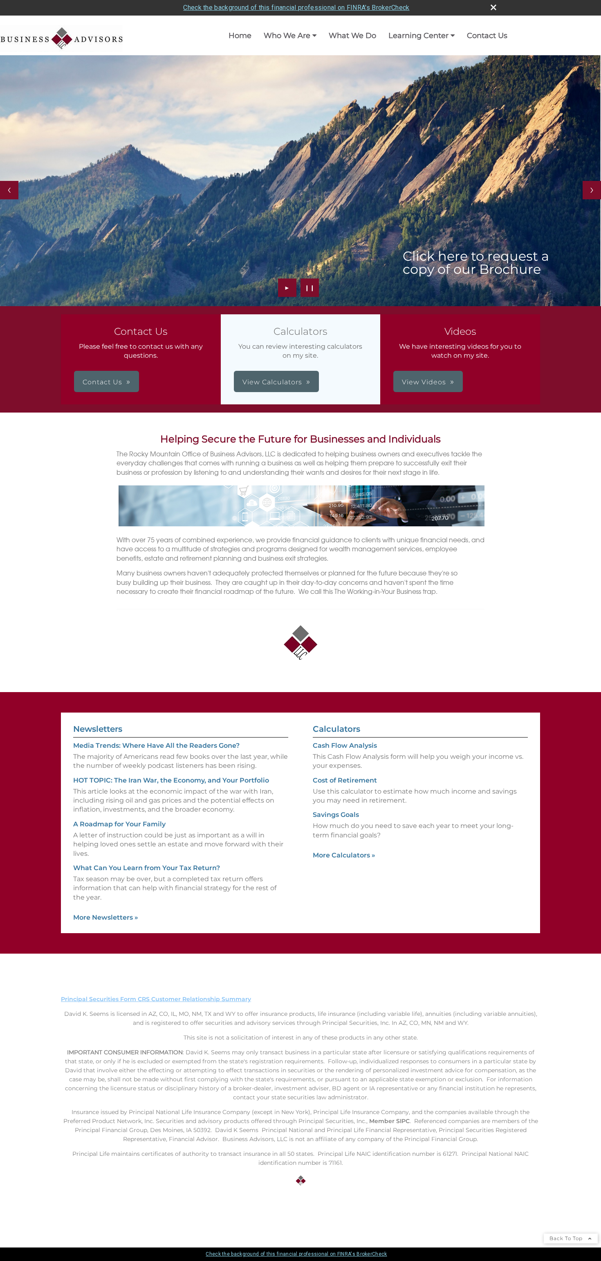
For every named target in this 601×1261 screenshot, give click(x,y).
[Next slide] (592, 190)
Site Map (74, 1211)
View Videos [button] (424, 382)
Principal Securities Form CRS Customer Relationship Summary (156, 999)
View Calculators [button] (272, 382)
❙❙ (310, 287)
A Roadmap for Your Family (119, 824)
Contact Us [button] (102, 382)
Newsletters (97, 729)
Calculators (336, 729)
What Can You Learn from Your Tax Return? (146, 868)
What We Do (352, 35)
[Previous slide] (9, 190)
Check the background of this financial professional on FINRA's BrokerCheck (296, 7)
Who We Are (287, 35)
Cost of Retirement (345, 780)
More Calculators (344, 855)
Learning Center (418, 35)
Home (240, 35)
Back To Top (566, 1238)
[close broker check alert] (493, 7)
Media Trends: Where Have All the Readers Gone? (156, 745)
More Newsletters (105, 917)
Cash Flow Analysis (345, 745)
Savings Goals (336, 815)
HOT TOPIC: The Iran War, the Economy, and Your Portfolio (171, 780)
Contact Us (487, 35)
